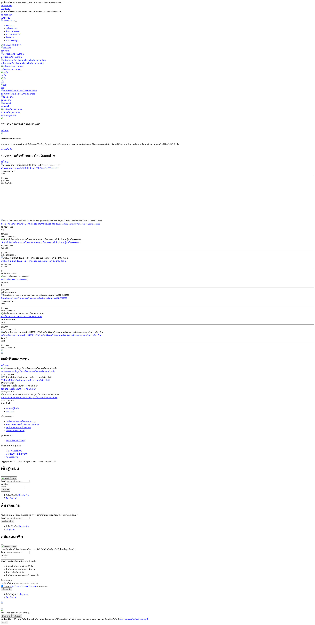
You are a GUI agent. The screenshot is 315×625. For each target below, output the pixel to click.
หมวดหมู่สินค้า (12, 408)
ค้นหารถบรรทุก (12, 31)
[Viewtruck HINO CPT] (11, 45)
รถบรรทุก (10, 25)
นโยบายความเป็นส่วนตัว (16, 454)
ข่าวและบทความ (13, 34)
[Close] (2, 544)
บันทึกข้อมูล (16, 616)
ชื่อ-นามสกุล (7, 580)
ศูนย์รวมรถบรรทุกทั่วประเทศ (18, 428)
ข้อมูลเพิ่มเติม (7, 149)
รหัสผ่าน (5, 484)
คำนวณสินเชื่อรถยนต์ (15, 431)
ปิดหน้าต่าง (6, 616)
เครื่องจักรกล (11, 28)
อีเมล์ (3, 481)
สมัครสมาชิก (6, 6)
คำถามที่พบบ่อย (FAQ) (15, 441)
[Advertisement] (21, 201)
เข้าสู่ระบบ (5, 9)
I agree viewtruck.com (26, 586)
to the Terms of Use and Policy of (22, 586)
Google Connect (10, 478)
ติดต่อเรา (10, 37)
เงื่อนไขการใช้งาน (14, 451)
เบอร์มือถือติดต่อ (8, 583)
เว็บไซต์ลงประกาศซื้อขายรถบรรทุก (21, 421)
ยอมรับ (4, 622)
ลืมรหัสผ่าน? (11, 498)
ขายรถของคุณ (12, 40)
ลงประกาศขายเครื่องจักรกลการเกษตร (22, 424)
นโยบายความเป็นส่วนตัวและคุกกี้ (133, 619)
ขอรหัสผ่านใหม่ (7, 521)
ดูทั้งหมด (4, 131)
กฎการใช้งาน (12, 457)
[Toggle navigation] (16, 21)
